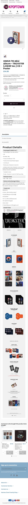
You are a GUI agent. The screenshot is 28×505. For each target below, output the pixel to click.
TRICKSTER (6, 117)
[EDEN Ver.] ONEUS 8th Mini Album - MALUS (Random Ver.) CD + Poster (5, 446)
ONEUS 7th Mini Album (14, 117)
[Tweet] (5, 114)
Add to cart (15, 103)
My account (12, 2)
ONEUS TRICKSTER (8, 118)
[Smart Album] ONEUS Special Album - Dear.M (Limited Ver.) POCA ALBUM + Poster (18, 446)
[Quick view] (9, 443)
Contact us (19, 2)
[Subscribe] (25, 468)
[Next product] (26, 17)
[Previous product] (25, 17)
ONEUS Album (12, 115)
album (5, 115)
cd (8, 115)
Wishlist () (5, 2)
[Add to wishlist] (14, 108)
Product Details (6, 138)
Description (5, 134)
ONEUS (18, 115)
